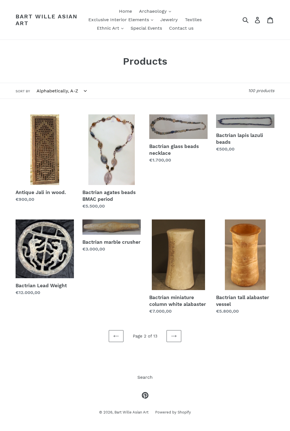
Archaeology (153, 11)
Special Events (146, 28)
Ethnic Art (109, 28)
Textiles (193, 19)
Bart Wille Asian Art (47, 20)
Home (125, 11)
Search (145, 377)
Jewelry (169, 19)
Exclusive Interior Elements (119, 19)
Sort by (23, 91)
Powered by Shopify (173, 412)
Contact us (181, 28)
